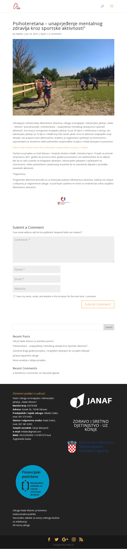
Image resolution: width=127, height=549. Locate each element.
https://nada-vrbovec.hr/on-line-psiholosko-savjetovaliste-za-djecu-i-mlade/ (50, 147)
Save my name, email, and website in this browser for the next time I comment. (56, 296)
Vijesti (43, 33)
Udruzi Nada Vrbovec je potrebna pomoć (33, 341)
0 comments (55, 33)
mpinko (19, 33)
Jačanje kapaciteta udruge (26, 355)
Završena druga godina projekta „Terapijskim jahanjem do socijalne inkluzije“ (51, 350)
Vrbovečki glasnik (50, 372)
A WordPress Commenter (25, 372)
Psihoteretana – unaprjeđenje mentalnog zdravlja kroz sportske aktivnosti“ (50, 345)
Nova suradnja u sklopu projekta (29, 360)
